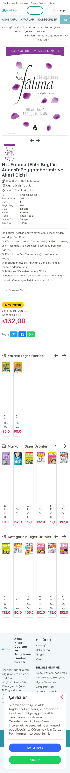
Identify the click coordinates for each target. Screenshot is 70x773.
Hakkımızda (43, 649)
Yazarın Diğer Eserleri (25, 356)
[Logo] (12, 10)
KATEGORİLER (47, 19)
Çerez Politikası (45, 686)
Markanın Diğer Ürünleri (27, 446)
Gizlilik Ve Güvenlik (47, 691)
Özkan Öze (6, 513)
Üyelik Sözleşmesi (46, 682)
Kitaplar (41, 659)
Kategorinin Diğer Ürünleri (29, 537)
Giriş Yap (59, 10)
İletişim (51, 3)
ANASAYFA (9, 19)
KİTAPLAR (27, 19)
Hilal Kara (12, 181)
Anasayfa (41, 645)
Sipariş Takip (38, 3)
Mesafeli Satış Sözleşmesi (51, 677)
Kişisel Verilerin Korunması (51, 672)
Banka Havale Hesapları (16, 3)
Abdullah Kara (29, 181)
